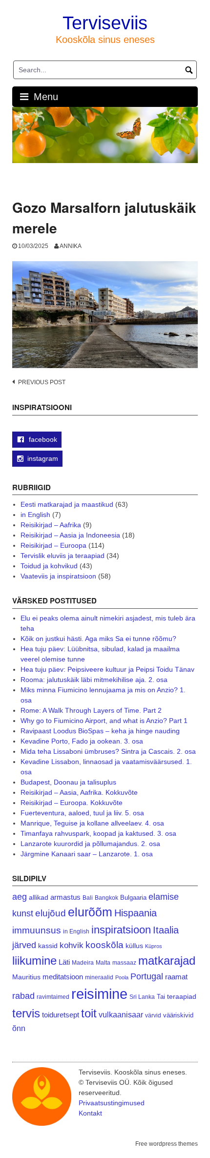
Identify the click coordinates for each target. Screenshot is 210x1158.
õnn (18, 1028)
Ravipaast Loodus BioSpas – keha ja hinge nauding (100, 731)
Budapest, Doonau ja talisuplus (68, 782)
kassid (48, 946)
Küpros (153, 946)
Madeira (83, 962)
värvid (153, 1015)
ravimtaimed (53, 996)
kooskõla (104, 945)
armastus (65, 897)
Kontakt (90, 1113)
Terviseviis (105, 23)
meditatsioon (62, 977)
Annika (71, 246)
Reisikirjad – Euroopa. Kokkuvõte (72, 802)
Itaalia (166, 930)
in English (35, 514)
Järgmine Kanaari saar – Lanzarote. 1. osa (87, 854)
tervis (26, 1013)
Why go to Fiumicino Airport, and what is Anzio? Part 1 (104, 720)
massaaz (124, 962)
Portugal (146, 976)
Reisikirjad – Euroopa (53, 545)
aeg (19, 897)
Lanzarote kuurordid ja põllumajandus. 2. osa (90, 844)
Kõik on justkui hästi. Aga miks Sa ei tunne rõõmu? (98, 638)
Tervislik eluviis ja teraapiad (63, 555)
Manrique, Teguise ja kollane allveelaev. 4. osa (92, 823)
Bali (88, 897)
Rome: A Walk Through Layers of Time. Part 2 (91, 710)
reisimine (99, 994)
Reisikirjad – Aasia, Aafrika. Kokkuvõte (79, 792)
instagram (42, 458)
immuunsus (36, 930)
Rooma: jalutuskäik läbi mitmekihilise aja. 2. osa (94, 679)
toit (89, 1013)
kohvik (72, 945)
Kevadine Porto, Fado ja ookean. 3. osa (82, 741)
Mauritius (26, 977)
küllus (134, 946)
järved (24, 945)
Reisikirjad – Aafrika (51, 525)
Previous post (41, 382)
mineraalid (99, 977)
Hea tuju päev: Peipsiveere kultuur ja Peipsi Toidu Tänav (107, 669)
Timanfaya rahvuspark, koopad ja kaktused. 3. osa (98, 833)
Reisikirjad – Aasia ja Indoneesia (70, 535)
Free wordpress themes (166, 1143)
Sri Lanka (142, 996)
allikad (38, 897)
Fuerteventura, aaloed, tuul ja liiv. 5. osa (82, 813)
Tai (161, 996)
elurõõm (90, 912)
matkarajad (166, 960)
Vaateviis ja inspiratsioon (58, 576)
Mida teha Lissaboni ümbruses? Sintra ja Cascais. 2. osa (108, 751)
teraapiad (181, 996)
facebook (42, 439)
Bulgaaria (133, 897)
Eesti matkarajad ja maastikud (67, 504)
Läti (64, 962)
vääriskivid (178, 1015)
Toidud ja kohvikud (49, 566)
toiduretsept (60, 1015)
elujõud (50, 913)
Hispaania (135, 913)
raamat (176, 977)
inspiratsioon (121, 930)
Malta (103, 962)
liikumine (34, 960)
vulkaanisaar (121, 1014)
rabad (23, 996)
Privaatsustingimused (112, 1103)
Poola (121, 977)
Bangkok (106, 897)
